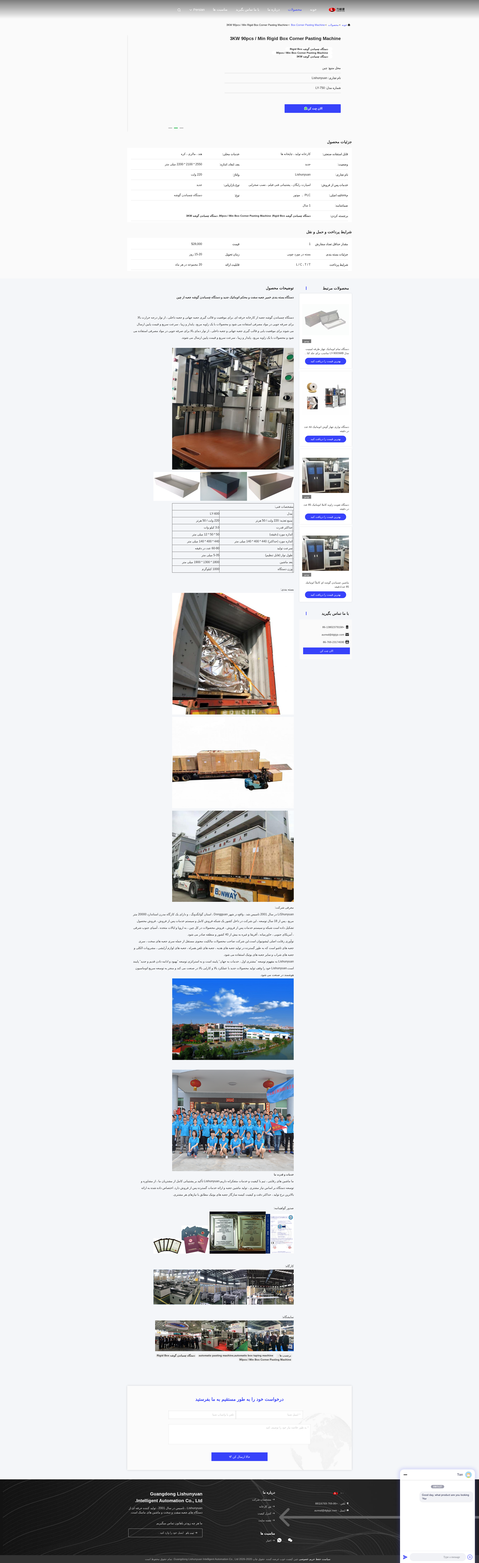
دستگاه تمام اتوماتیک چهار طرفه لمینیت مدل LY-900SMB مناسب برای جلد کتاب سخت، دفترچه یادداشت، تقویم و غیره (327, 353)
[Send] (405, 1557)
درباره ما (274, 9)
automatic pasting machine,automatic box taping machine (236, 1355)
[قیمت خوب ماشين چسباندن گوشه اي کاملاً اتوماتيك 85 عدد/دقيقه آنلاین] (325, 553)
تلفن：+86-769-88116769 (330, 1503)
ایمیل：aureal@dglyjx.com (330, 1510)
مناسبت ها (220, 9)
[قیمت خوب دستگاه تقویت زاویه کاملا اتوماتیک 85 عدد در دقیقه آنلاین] (325, 475)
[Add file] (470, 1557)
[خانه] (336, 9)
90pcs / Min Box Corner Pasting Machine (265, 1359)
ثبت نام (190, 1533)
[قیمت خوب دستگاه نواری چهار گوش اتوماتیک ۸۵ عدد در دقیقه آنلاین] (325, 397)
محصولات (295, 9)
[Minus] (405, 1474)
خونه (313, 9)
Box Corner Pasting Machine (308, 24)
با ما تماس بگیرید (247, 9)
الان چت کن (315, 108)
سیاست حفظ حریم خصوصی (314, 1559)
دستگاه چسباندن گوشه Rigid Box (176, 1355)
